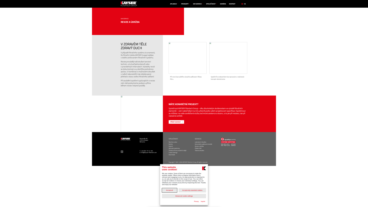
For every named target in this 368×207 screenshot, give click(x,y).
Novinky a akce (173, 142)
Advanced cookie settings (184, 196)
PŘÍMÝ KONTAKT (175, 122)
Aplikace (173, 3)
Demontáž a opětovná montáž (203, 144)
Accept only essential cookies (192, 190)
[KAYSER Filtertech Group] (126, 139)
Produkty (185, 3)
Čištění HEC (198, 148)
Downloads (172, 155)
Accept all (169, 190)
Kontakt (232, 3)
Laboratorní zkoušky (200, 142)
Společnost (211, 3)
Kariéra (223, 3)
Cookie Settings (173, 152)
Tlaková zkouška (199, 150)
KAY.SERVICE (197, 3)
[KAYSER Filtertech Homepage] (136, 3)
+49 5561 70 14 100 (147, 151)
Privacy (196, 201)
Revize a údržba (199, 146)
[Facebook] (122, 151)
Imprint (171, 146)
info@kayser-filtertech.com (149, 152)
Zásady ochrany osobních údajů (177, 150)
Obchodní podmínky (174, 148)
